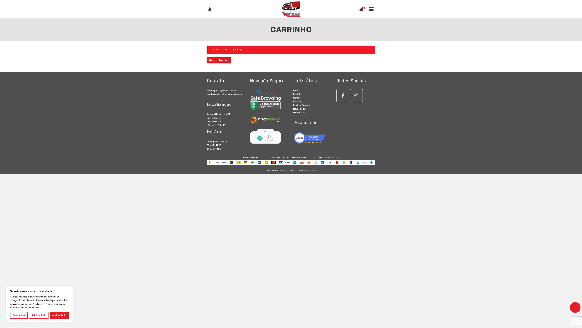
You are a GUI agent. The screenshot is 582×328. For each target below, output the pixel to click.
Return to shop (218, 60)
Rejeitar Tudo (39, 315)
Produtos (297, 94)
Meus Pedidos (299, 109)
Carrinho (297, 101)
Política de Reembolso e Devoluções (324, 157)
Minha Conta (299, 112)
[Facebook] (342, 95)
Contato (297, 98)
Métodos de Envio (250, 157)
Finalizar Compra (301, 105)
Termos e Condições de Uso (294, 157)
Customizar (19, 315)
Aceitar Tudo (59, 315)
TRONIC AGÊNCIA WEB (307, 171)
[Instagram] (356, 95)
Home (296, 90)
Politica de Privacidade (270, 157)
